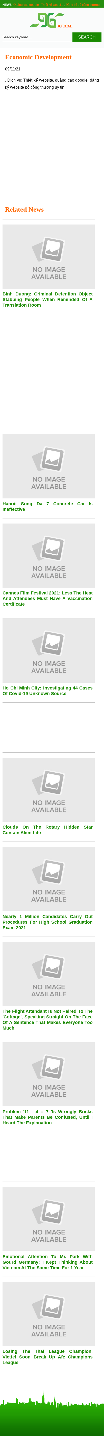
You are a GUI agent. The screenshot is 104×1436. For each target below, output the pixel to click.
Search (87, 37)
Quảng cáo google (26, 5)
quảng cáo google (71, 80)
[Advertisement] (52, 147)
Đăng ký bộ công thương (83, 5)
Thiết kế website (52, 5)
